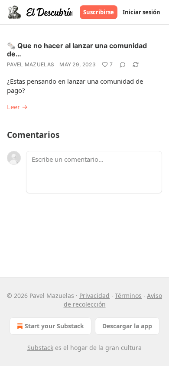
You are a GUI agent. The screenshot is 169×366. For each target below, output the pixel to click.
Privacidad (94, 295)
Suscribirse (98, 12)
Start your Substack (54, 326)
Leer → (17, 106)
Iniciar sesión (141, 12)
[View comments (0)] (122, 64)
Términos (128, 295)
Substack (40, 347)
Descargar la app (127, 326)
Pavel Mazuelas (30, 64)
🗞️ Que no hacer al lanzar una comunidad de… (77, 49)
